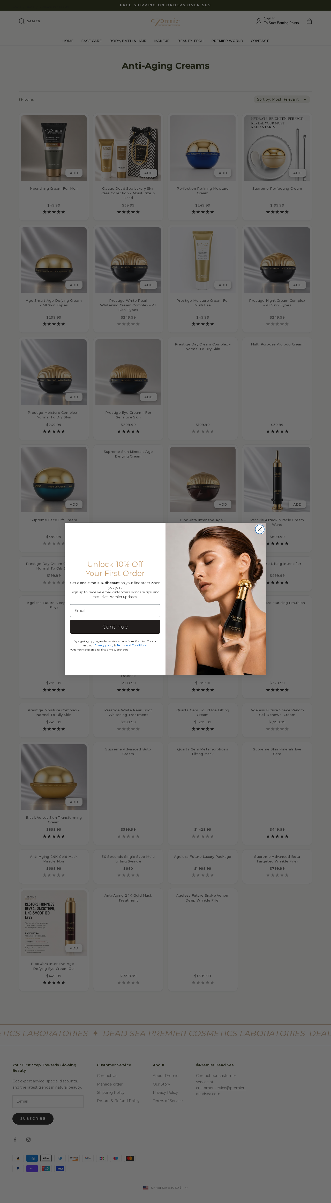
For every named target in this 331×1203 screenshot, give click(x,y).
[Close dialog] (259, 529)
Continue (115, 627)
